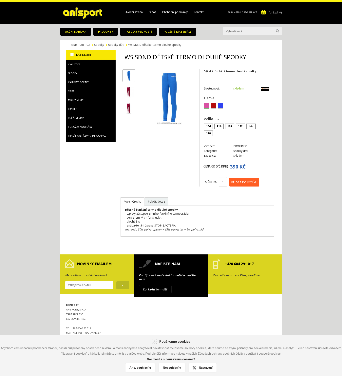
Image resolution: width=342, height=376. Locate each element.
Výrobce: (209, 146)
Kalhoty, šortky (78, 82)
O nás (152, 12)
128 (229, 126)
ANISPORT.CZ (81, 45)
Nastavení (206, 367)
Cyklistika (74, 64)
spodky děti (116, 45)
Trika (71, 91)
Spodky (99, 45)
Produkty (105, 31)
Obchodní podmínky (175, 12)
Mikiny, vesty (76, 100)
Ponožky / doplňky (80, 127)
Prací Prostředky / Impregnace (87, 135)
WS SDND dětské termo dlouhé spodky (154, 45)
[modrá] (220, 106)
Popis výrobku (133, 201)
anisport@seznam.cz (87, 333)
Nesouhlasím (172, 367)
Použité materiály (177, 31)
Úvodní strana (134, 12)
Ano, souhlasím (140, 367)
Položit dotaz (156, 201)
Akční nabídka (75, 31)
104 (208, 126)
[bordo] (213, 106)
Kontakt (199, 12)
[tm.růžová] (206, 106)
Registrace (250, 12)
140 (208, 133)
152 (240, 126)
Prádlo (72, 109)
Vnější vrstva (76, 118)
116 (219, 126)
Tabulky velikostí (138, 31)
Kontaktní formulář (155, 289)
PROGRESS (240, 146)
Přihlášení (234, 12)
